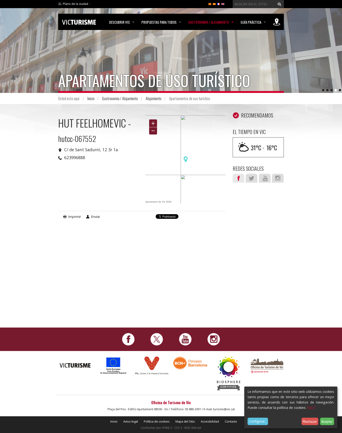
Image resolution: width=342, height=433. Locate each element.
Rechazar (310, 421)
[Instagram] (214, 339)
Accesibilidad (210, 421)
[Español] (214, 3)
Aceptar (327, 421)
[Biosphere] (228, 373)
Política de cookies (157, 421)
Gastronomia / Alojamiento (208, 22)
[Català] (209, 3)
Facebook (238, 178)
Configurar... (258, 421)
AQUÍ (311, 407)
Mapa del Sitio (185, 421)
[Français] (218, 3)
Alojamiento (153, 98)
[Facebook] (128, 339)
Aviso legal (130, 421)
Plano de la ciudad (75, 4)
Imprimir (74, 216)
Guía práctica (251, 22)
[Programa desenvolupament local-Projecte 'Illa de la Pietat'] (113, 365)
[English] (223, 3)
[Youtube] (185, 339)
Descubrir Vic (119, 22)
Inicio (90, 98)
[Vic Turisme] (79, 21)
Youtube (265, 178)
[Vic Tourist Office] (267, 365)
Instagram (278, 178)
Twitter (251, 178)
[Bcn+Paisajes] (190, 363)
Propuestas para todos (159, 22)
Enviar (95, 216)
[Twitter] (157, 339)
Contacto (231, 421)
